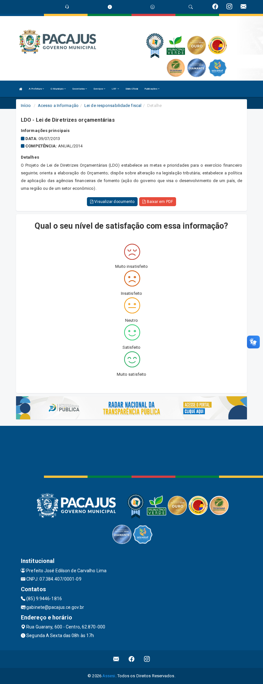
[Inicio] (21, 89)
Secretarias (78, 88)
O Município (57, 88)
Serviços (98, 88)
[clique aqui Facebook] (131, 659)
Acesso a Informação (58, 105)
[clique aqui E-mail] (116, 659)
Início (26, 105)
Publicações (151, 88)
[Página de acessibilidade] (152, 6)
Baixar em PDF (159, 201)
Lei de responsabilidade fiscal (112, 105)
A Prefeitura (35, 88)
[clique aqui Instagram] (147, 659)
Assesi (108, 675)
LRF (114, 88)
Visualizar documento (113, 201)
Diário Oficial (131, 88)
